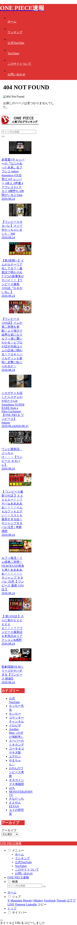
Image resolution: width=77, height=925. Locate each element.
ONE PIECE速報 (18, 877)
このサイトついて (27, 869)
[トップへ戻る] (1, 920)
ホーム (19, 854)
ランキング (22, 858)
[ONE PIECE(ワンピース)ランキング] (20, 123)
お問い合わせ (24, 873)
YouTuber (21, 866)
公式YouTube (23, 862)
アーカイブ (8, 830)
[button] (2, 136)
